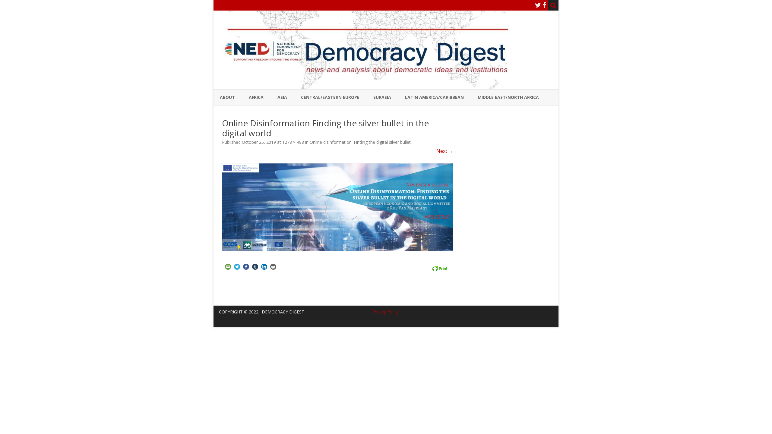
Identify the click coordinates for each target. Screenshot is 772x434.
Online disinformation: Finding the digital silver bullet (360, 142)
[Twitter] (538, 5)
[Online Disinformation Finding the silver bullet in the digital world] (337, 207)
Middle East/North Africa (508, 97)
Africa (256, 97)
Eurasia (382, 97)
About (227, 97)
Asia (282, 97)
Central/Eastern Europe (330, 97)
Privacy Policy (385, 312)
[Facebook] (544, 5)
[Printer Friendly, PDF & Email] (440, 267)
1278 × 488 (293, 142)
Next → (444, 151)
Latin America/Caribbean (434, 97)
